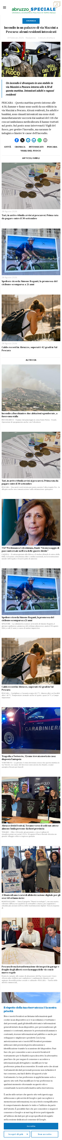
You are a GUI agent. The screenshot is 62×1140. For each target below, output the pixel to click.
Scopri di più (15, 1134)
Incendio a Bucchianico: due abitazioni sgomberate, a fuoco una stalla (29, 415)
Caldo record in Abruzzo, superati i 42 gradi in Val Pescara (29, 349)
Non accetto (45, 1134)
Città (7, 146)
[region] (31, 1071)
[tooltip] (17, 140)
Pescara (52, 146)
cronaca (20, 146)
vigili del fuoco (31, 150)
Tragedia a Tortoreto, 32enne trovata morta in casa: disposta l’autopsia (29, 758)
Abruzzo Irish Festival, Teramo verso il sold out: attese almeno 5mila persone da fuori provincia (30, 827)
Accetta (31, 1126)
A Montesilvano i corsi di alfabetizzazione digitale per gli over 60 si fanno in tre (31, 897)
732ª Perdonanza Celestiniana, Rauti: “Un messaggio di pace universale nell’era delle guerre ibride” (30, 549)
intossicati (36, 146)
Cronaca (31, 21)
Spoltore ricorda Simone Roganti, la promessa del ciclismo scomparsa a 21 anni (29, 283)
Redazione (31, 38)
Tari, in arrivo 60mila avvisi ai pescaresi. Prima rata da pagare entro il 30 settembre (30, 217)
